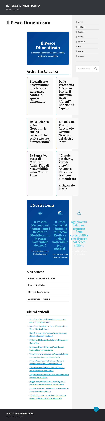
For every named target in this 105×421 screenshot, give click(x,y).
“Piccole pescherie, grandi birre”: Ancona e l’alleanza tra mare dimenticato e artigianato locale (67, 172)
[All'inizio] (96, 409)
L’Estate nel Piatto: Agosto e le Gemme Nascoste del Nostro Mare (67, 132)
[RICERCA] (96, 69)
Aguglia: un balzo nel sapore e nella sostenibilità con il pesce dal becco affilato (79, 233)
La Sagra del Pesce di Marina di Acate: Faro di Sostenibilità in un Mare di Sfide (39, 165)
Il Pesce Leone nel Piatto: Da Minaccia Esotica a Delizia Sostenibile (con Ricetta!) (60, 235)
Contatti (81, 56)
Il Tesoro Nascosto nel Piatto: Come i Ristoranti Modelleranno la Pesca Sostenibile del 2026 (40, 233)
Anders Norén (17, 417)
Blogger (81, 51)
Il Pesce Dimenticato (23, 5)
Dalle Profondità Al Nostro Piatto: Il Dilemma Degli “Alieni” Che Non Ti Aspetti (66, 95)
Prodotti (81, 32)
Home (80, 22)
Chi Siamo (81, 27)
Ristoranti (81, 42)
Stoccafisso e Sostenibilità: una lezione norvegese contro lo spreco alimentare (39, 91)
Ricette (80, 37)
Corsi (80, 46)
